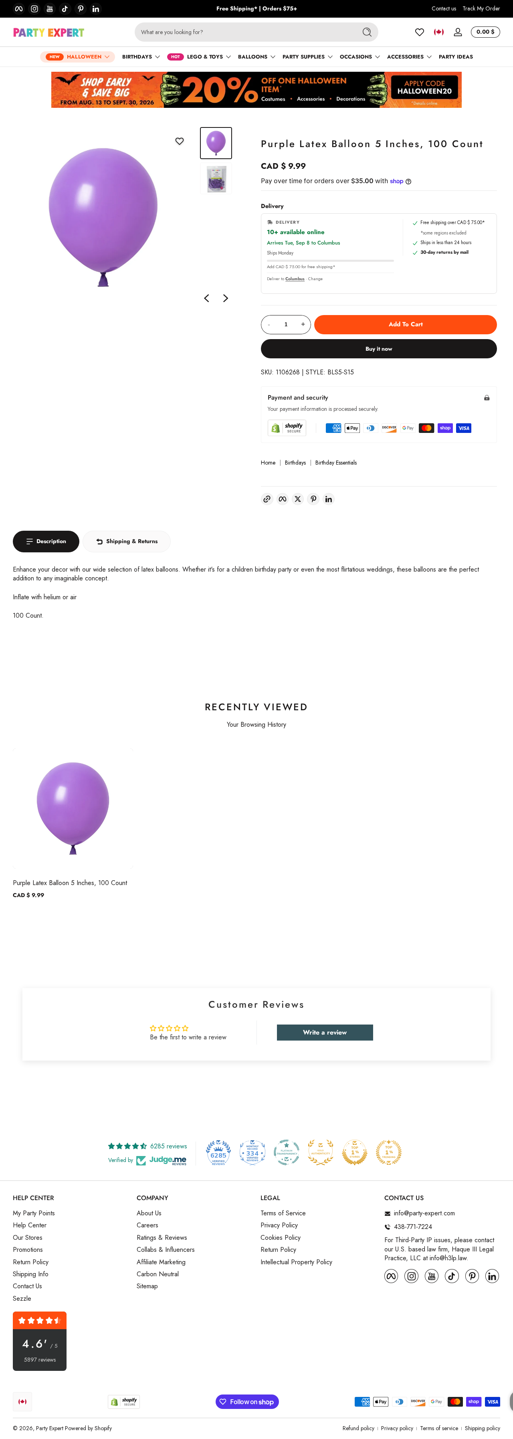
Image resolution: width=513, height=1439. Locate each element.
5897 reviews (40, 1360)
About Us (149, 1213)
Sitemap (147, 1286)
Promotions (28, 1250)
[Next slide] (225, 298)
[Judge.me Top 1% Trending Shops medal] (389, 1152)
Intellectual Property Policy (296, 1262)
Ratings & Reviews (162, 1237)
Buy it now (379, 349)
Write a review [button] (325, 1032)
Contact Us (27, 1286)
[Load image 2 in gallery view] (216, 178)
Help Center (29, 1225)
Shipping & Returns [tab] (132, 541)
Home (268, 463)
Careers (147, 1225)
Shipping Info (30, 1274)
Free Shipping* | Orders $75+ (256, 8)
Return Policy (30, 1262)
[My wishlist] (419, 32)
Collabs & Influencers (166, 1250)
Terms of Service (283, 1213)
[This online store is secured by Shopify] (287, 428)
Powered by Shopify (88, 1428)
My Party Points (34, 1213)
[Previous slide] (206, 298)
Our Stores (27, 1237)
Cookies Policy (281, 1237)
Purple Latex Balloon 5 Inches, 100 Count (70, 882)
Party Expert (49, 1428)
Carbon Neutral (158, 1274)
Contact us (444, 8)
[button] (438, 32)
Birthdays (295, 463)
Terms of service (439, 1428)
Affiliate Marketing (161, 1262)
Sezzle (22, 1298)
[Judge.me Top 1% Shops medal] (355, 1152)
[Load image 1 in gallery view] (216, 143)
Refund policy (358, 1428)
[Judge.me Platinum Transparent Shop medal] (286, 1152)
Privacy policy (397, 1428)
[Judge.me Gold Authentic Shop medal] (320, 1152)
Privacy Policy (279, 1225)
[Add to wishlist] (179, 141)
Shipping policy (482, 1428)
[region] (256, 9)
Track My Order (481, 8)
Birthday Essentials (336, 463)
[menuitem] (71, 1213)
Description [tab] (51, 541)
